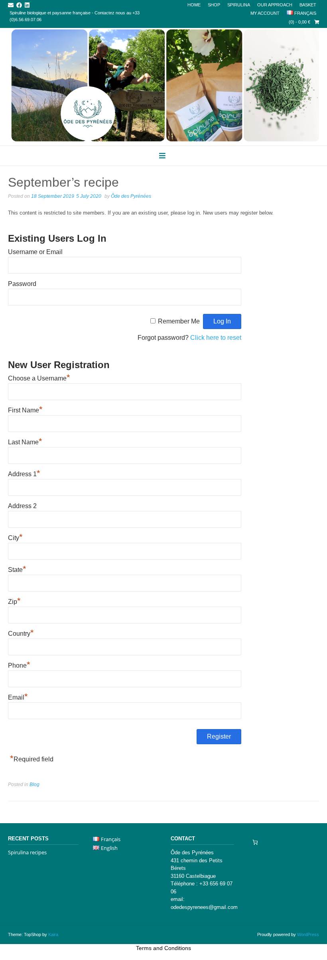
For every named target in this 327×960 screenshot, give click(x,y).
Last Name (25, 442)
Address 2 (22, 506)
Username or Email (35, 251)
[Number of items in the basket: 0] (255, 842)
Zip (14, 601)
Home (194, 4)
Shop (214, 4)
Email (18, 697)
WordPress (308, 934)
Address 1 (24, 474)
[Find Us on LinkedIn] (27, 5)
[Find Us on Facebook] (19, 5)
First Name (25, 410)
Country (21, 633)
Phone (19, 665)
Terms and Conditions (163, 948)
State (17, 569)
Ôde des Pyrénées (131, 196)
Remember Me (179, 321)
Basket (307, 4)
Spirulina (238, 4)
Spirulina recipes (27, 852)
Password (22, 283)
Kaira (53, 934)
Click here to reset (215, 337)
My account (265, 13)
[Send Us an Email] (11, 5)
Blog (34, 784)
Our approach (274, 4)
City (15, 537)
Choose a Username (39, 378)
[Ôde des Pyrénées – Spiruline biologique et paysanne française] (163, 85)
